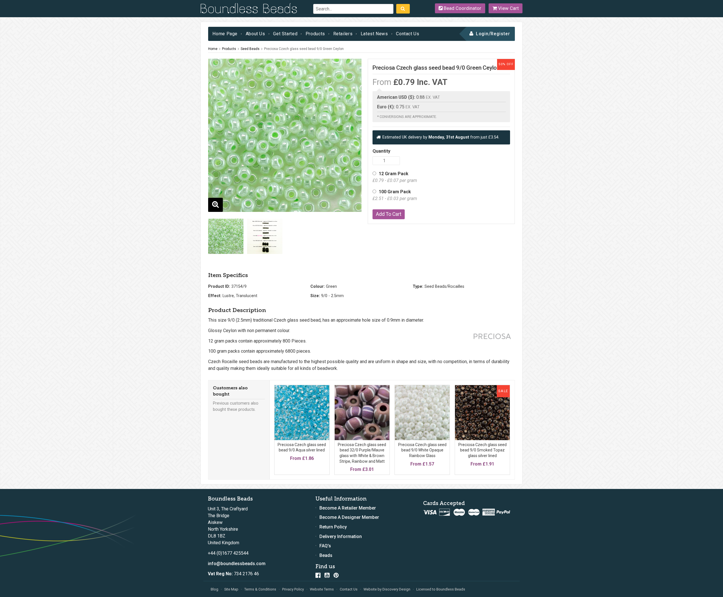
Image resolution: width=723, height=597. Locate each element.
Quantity (381, 151)
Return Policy (333, 527)
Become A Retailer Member (347, 508)
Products (315, 33)
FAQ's (325, 545)
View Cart (508, 8)
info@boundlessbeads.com (236, 563)
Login (482, 33)
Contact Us (407, 33)
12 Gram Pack (395, 177)
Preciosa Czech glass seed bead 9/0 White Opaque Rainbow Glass (422, 450)
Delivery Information (340, 536)
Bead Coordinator (462, 8)
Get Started (285, 33)
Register (500, 33)
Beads (325, 555)
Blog (214, 589)
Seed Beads (250, 49)
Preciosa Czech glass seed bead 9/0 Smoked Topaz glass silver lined (482, 450)
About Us (255, 33)
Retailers (343, 33)
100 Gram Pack (395, 195)
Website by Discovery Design (386, 589)
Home (212, 49)
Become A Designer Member (349, 517)
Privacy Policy (293, 589)
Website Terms (322, 589)
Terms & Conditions (260, 589)
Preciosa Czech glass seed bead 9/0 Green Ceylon (304, 49)
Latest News (374, 33)
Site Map (231, 589)
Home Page (225, 33)
